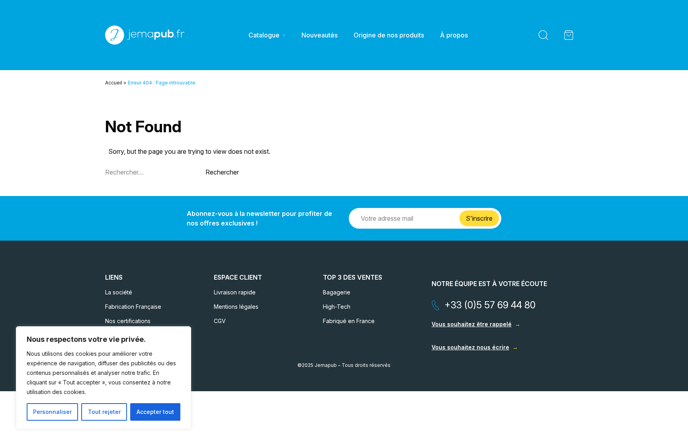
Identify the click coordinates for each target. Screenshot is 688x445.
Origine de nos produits (389, 35)
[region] (103, 377)
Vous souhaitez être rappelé (472, 324)
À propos (454, 35)
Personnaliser (52, 411)
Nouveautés (319, 35)
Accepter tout (155, 411)
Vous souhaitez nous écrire (470, 347)
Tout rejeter (104, 411)
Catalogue (264, 35)
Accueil (113, 83)
